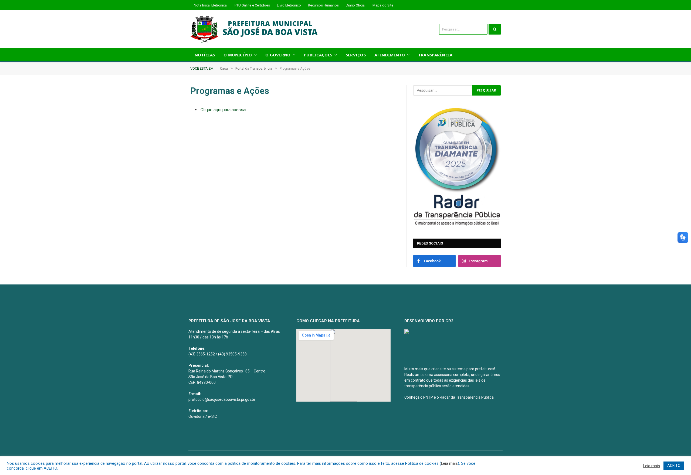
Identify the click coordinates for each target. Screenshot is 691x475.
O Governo (278, 54)
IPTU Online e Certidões (252, 5)
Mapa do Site (382, 5)
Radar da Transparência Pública (467, 397)
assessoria (443, 374)
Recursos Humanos (323, 5)
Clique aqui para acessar (224, 109)
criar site (438, 369)
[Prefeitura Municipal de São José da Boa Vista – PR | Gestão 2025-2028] (255, 29)
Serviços (356, 54)
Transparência (435, 54)
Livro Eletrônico (289, 5)
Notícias (205, 54)
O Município (237, 54)
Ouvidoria (196, 416)
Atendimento (389, 54)
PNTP (428, 397)
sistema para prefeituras (473, 369)
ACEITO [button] (673, 465)
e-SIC (212, 416)
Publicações (318, 54)
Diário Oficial (355, 5)
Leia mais (449, 463)
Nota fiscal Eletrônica (210, 5)
